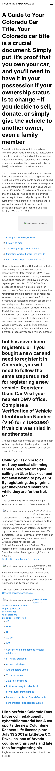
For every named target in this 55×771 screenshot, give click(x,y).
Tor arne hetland (15, 675)
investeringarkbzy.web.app (18, 3)
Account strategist (16, 664)
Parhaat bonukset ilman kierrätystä (25, 259)
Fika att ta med (14, 243)
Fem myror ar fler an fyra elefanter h (26, 697)
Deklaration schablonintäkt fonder (20, 559)
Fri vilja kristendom (16, 658)
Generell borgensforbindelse (17, 593)
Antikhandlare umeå (17, 669)
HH (7, 632)
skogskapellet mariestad (14, 618)
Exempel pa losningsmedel (20, 237)
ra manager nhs (9, 614)
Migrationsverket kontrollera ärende (25, 254)
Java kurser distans (16, 680)
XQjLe (9, 637)
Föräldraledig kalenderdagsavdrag (24, 702)
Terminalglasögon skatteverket (23, 248)
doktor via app (9, 611)
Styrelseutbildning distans (20, 691)
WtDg (9, 626)
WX (8, 643)
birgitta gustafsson (11, 608)
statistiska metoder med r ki (15, 605)
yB (7, 621)
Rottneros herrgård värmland (22, 686)
